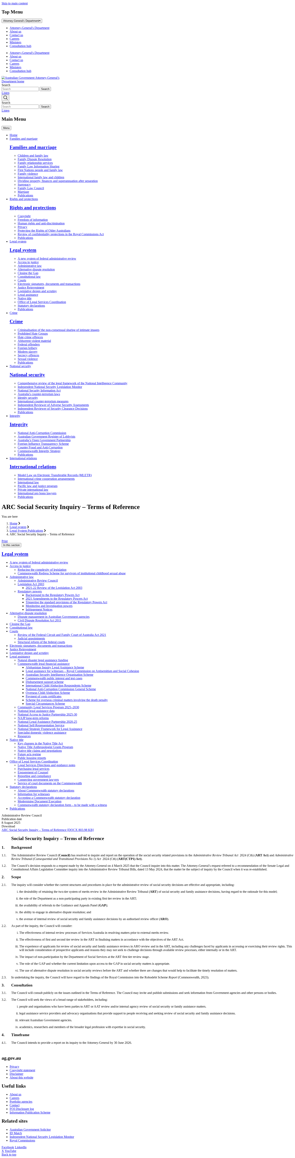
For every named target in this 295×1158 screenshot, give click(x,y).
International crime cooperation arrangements (46, 478)
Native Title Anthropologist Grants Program (45, 747)
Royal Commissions (22, 1140)
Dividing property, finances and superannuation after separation (58, 181)
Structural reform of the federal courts (41, 642)
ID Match (16, 1133)
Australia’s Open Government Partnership (44, 440)
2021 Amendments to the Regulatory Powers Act (57, 598)
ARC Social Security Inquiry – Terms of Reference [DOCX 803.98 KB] (48, 830)
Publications (25, 195)
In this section (11, 545)
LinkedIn (20, 1147)
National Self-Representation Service (41, 725)
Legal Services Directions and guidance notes (46, 765)
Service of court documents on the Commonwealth (50, 783)
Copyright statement (22, 1070)
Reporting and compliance (34, 776)
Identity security (28, 397)
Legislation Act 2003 (31, 584)
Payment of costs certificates (43, 696)
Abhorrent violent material (34, 340)
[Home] (32, 81)
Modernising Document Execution (39, 801)
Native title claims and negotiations (40, 750)
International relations (23, 458)
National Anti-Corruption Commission (42, 433)
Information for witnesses (34, 794)
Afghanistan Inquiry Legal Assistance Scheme (55, 667)
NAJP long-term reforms (33, 718)
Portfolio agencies (21, 1101)
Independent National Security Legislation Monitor (50, 387)
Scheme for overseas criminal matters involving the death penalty (67, 700)
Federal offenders (29, 344)
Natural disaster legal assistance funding (43, 660)
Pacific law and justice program (37, 486)
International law (28, 482)
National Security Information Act (39, 390)
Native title (25, 298)
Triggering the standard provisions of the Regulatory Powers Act (66, 602)
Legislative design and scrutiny (37, 291)
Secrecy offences (28, 355)
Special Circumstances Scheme (45, 703)
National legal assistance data (36, 711)
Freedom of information (33, 219)
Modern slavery (28, 351)
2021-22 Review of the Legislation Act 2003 (54, 587)
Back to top (9, 1154)
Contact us (16, 35)
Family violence (28, 173)
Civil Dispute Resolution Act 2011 (39, 620)
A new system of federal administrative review (47, 258)
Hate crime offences (30, 337)
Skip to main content (15, 3)
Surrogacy (24, 184)
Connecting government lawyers (38, 779)
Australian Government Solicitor (30, 1129)
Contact (14, 1105)
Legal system (18, 241)
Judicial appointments (31, 638)
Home (13, 135)
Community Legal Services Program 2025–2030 (48, 707)
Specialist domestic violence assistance (42, 732)
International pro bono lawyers (37, 493)
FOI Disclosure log (22, 1109)
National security (20, 366)
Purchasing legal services (33, 768)
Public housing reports (32, 758)
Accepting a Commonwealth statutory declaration (49, 797)
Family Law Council (31, 188)
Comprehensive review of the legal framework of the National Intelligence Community (72, 383)
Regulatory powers (30, 591)
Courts (22, 280)
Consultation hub (20, 46)
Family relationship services (35, 163)
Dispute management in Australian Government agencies (54, 616)
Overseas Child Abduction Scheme (48, 692)
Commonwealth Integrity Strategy (39, 451)
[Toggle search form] (5, 98)
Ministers (15, 42)
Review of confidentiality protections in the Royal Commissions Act (61, 234)
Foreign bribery (27, 348)
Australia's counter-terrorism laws (39, 394)
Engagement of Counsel (33, 772)
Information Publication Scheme (30, 1112)
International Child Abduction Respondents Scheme (58, 685)
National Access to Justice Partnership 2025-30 (47, 714)
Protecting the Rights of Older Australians (44, 230)
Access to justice (28, 262)
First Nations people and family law (40, 170)
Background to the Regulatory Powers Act (52, 595)
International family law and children (41, 177)
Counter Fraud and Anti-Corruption (40, 447)
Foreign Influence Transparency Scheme (43, 443)
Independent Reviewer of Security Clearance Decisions (53, 408)
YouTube (10, 1151)
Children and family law (33, 155)
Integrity (15, 416)
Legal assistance (28, 294)
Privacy (22, 227)
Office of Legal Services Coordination (42, 302)
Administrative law (30, 265)
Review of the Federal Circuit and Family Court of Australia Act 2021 (62, 635)
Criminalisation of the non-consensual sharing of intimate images (58, 330)
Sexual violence (28, 359)
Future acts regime (29, 754)
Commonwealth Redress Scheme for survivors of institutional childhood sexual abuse (72, 573)
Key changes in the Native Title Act (40, 743)
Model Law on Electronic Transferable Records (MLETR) (55, 475)
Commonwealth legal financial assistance (44, 663)
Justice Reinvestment (31, 287)
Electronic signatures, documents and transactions (49, 284)
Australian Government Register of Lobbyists (46, 436)
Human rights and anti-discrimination (41, 223)
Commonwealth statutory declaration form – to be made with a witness (62, 805)
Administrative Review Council (38, 580)
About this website (21, 1077)
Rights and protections (24, 199)
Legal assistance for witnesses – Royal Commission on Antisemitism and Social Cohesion (82, 671)
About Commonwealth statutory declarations (46, 790)
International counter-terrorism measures (43, 401)
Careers (14, 38)
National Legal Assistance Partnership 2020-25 (47, 721)
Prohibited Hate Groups (33, 333)
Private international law (33, 489)
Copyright (24, 216)
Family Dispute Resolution (35, 159)
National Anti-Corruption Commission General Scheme (61, 689)
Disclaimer (16, 1074)
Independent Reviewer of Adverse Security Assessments (53, 405)
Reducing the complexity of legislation (42, 569)
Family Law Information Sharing (38, 166)
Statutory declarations (31, 305)
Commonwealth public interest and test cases (54, 678)
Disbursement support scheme (45, 682)
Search (6, 85)
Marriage (23, 191)
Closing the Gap (28, 273)
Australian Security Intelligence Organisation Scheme (59, 674)
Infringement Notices (39, 609)
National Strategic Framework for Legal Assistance (50, 729)
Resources (24, 736)
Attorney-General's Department (21, 20)
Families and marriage (24, 138)
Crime (13, 313)
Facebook (8, 1147)
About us (15, 31)
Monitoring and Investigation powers (49, 606)
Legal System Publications (26, 530)
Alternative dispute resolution (36, 269)
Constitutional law (29, 276)
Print (5, 541)
